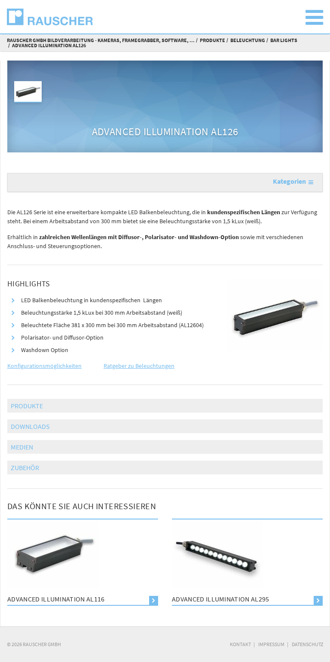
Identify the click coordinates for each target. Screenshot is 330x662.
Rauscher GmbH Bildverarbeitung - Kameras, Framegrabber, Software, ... (101, 40)
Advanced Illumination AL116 (56, 599)
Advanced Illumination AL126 (49, 45)
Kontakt (240, 644)
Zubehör (25, 467)
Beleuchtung (247, 40)
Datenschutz (307, 644)
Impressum (271, 644)
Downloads (30, 426)
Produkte (212, 40)
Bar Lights (283, 40)
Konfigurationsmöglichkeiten (44, 366)
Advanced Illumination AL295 (220, 599)
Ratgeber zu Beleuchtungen (139, 366)
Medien (22, 447)
